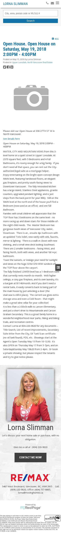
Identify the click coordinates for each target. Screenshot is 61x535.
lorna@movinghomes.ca (30, 492)
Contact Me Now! (30, 457)
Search (31, 20)
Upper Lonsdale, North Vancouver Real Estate (32, 62)
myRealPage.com (30, 508)
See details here (11, 138)
